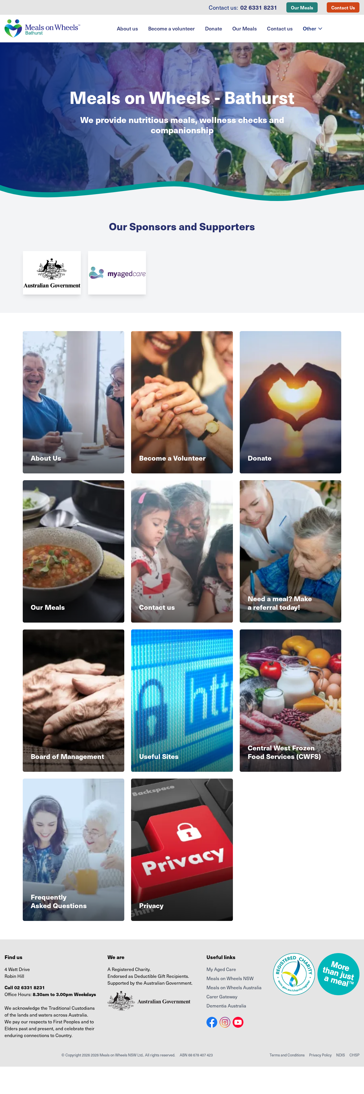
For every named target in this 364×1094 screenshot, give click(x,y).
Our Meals (302, 7)
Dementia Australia (226, 1005)
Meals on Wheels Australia (234, 987)
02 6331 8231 (258, 7)
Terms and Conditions (287, 1055)
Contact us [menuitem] (280, 28)
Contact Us (343, 7)
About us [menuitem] (127, 28)
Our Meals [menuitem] (244, 28)
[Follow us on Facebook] (211, 1022)
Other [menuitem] (309, 28)
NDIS (340, 1055)
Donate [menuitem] (213, 28)
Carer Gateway (221, 996)
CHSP (354, 1055)
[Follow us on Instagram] (225, 1022)
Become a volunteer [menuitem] (171, 28)
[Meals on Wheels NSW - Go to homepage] (42, 28)
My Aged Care (221, 969)
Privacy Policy (320, 1055)
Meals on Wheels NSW (230, 978)
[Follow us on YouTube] (238, 1022)
